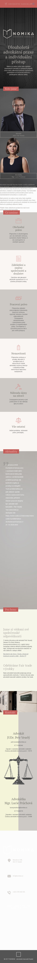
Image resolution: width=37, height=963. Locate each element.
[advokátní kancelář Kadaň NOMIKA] (18, 4)
